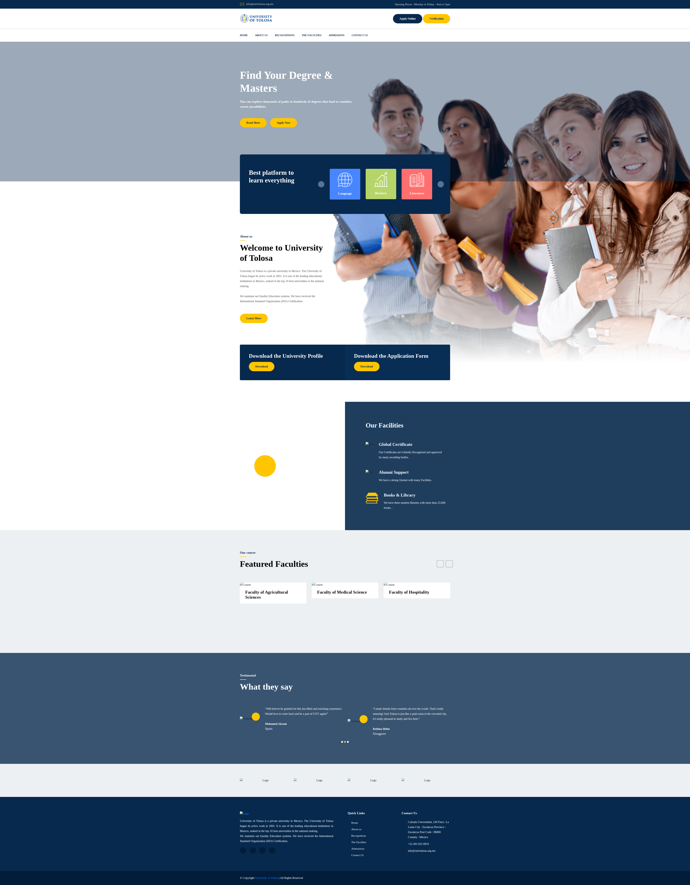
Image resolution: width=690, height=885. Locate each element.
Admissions (336, 35)
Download (261, 366)
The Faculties (311, 35)
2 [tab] (345, 742)
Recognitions (285, 35)
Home (244, 35)
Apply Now (284, 117)
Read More (253, 117)
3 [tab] (348, 742)
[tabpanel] (291, 721)
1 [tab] (342, 742)
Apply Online (407, 18)
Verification (436, 18)
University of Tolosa (266, 877)
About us (261, 35)
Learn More (253, 318)
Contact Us (360, 35)
